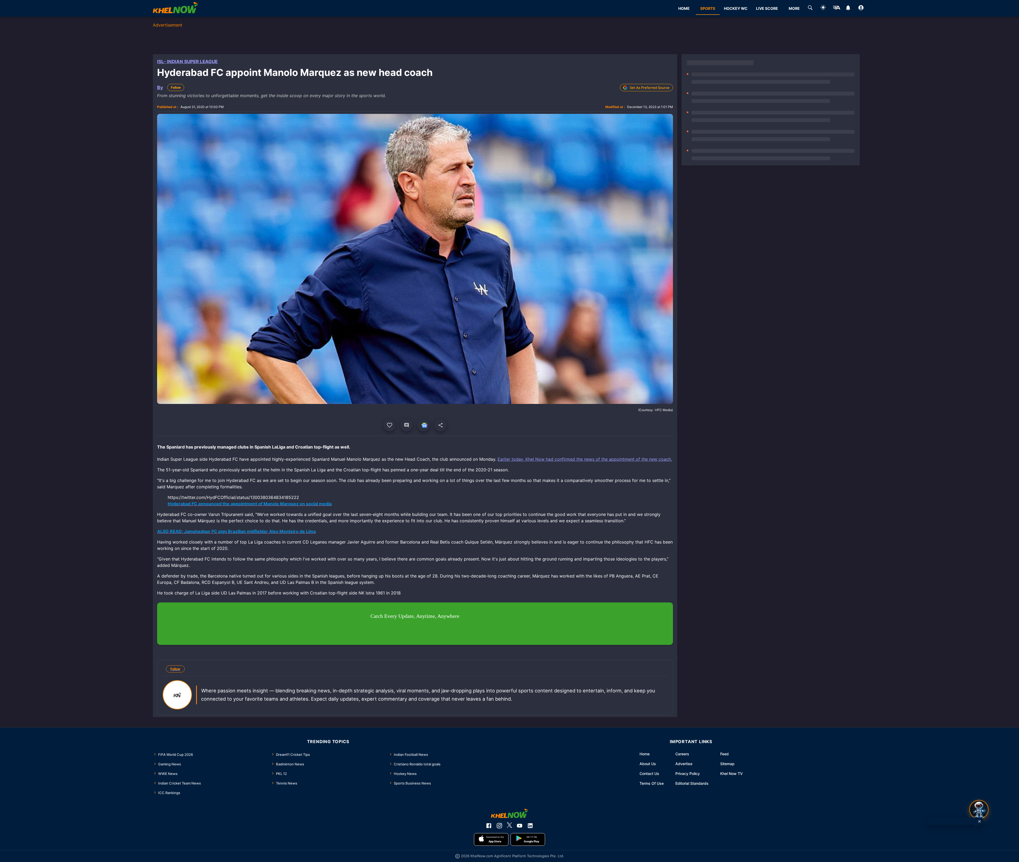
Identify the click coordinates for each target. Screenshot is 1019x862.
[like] (389, 425)
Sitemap (727, 763)
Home (645, 754)
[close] (979, 821)
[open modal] (978, 809)
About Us (648, 763)
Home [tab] (684, 8)
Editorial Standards (692, 783)
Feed (724, 754)
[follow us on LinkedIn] (530, 825)
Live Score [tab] (767, 8)
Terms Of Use (652, 783)
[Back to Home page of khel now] (175, 8)
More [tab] (794, 8)
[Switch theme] (823, 8)
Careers (682, 754)
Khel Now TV (731, 773)
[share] (440, 425)
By (160, 87)
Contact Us (649, 773)
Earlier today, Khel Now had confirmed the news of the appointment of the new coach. (585, 459)
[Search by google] (810, 8)
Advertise (683, 763)
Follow (176, 87)
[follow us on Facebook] (489, 825)
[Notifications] (848, 8)
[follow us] (423, 425)
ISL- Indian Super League (187, 61)
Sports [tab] (707, 8)
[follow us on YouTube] (519, 825)
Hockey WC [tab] (736, 8)
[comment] (406, 425)
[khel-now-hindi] (836, 8)
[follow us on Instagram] (499, 825)
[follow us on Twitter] (509, 825)
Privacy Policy (687, 773)
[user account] (861, 8)
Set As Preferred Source (650, 87)
